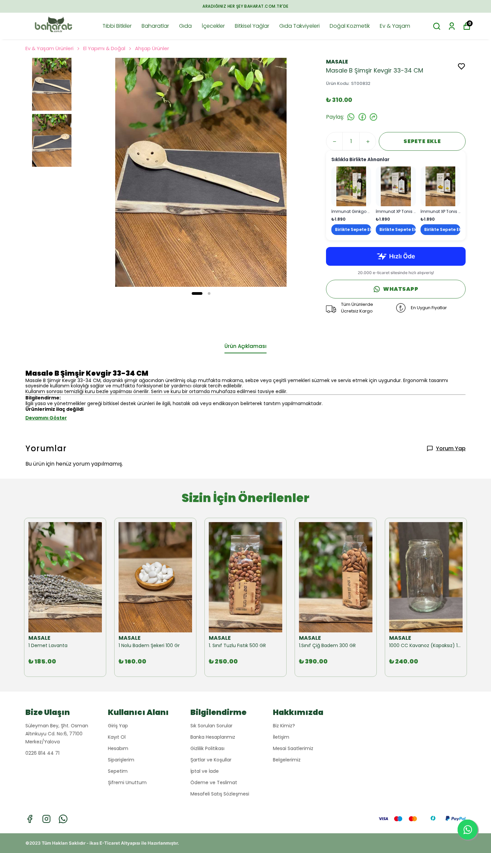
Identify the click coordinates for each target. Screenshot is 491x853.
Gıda (185, 26)
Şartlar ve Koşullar (210, 759)
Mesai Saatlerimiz (293, 748)
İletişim (281, 737)
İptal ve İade (204, 771)
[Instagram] (46, 819)
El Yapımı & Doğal (104, 48)
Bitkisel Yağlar (252, 26)
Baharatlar (155, 26)
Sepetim (118, 771)
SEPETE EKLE (422, 141)
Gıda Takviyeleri (299, 26)
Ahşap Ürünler (152, 48)
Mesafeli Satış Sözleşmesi (219, 793)
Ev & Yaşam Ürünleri (49, 48)
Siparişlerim (121, 759)
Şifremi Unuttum (127, 782)
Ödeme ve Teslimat (213, 782)
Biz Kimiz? (284, 725)
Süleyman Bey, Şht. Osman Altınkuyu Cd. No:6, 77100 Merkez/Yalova (56, 733)
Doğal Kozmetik (350, 26)
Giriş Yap (118, 725)
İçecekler (213, 26)
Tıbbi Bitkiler (117, 26)
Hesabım (118, 748)
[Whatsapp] (63, 819)
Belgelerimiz (287, 759)
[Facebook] (29, 819)
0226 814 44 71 (42, 753)
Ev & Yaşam (395, 26)
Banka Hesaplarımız (212, 737)
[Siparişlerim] (452, 26)
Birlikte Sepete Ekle (353, 229)
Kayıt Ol (117, 737)
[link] (351, 200)
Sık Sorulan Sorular (211, 725)
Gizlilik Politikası (207, 748)
